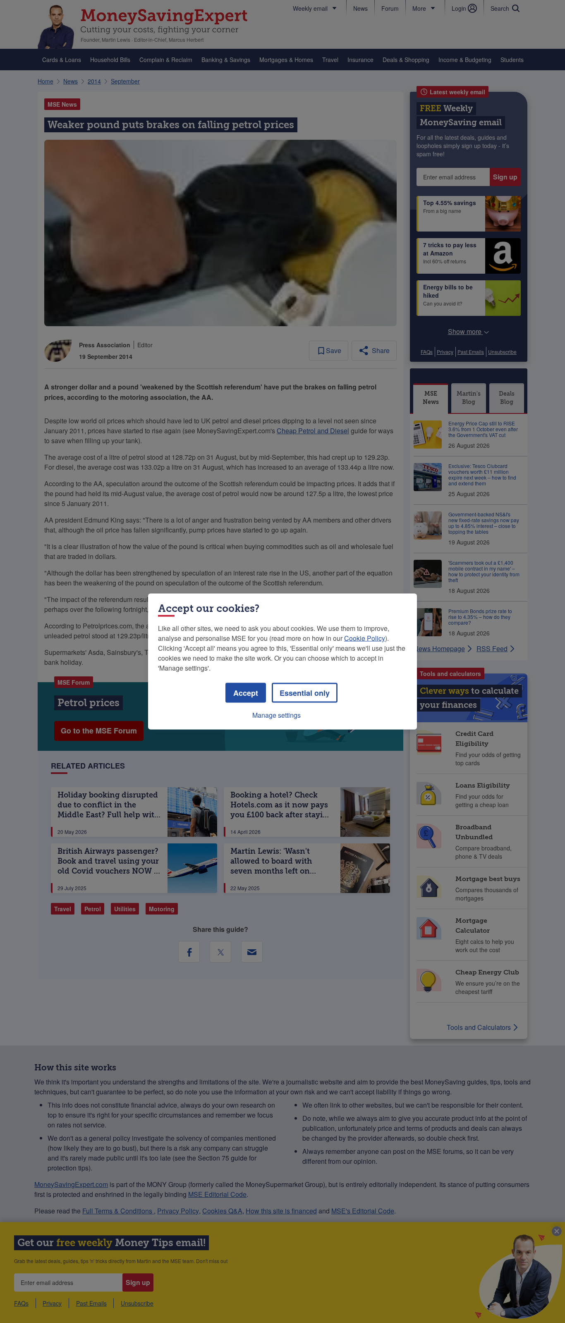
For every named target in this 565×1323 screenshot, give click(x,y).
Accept (245, 693)
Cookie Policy (364, 638)
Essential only (305, 693)
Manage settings (276, 715)
